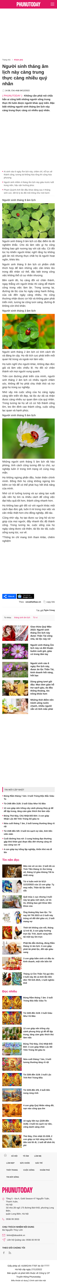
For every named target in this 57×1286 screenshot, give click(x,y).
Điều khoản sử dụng (19, 1280)
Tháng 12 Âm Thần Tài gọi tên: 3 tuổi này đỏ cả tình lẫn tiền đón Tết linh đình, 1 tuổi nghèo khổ (38, 978)
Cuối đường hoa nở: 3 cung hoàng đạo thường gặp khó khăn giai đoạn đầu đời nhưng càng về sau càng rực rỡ (28, 841)
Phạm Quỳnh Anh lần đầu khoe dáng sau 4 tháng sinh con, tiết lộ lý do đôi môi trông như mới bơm (27, 191)
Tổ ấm (26, 1156)
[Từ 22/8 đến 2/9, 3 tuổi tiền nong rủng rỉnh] (12, 1095)
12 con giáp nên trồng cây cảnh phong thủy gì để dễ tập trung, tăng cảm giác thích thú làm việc (28, 809)
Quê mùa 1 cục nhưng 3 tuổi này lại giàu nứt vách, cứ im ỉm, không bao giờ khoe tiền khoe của (37, 901)
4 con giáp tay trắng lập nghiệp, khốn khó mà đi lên (28, 851)
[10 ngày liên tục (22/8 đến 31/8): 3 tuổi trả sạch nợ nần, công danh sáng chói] (12, 1125)
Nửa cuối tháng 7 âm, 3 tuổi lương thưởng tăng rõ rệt (29, 825)
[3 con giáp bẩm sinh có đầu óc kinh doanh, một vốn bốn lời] (12, 963)
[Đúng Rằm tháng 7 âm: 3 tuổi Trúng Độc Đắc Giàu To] (12, 1002)
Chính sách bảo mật (37, 1280)
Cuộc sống (29, 1170)
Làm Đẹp (10, 1163)
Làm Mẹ (37, 1156)
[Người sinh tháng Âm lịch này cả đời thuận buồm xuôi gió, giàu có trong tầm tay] (15, 651)
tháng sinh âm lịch (22, 617)
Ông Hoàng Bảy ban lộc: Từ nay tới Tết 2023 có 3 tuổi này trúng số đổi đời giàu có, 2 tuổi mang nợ (38, 917)
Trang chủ (6, 60)
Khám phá (18, 60)
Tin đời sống (12, 1177)
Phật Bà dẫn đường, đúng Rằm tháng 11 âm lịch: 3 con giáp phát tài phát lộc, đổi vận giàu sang (39, 947)
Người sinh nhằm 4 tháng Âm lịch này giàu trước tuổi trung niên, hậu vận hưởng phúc (29, 183)
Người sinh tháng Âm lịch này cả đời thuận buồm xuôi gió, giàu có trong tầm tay (42, 650)
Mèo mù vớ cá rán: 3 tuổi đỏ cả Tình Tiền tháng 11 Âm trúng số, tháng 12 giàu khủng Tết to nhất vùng (39, 870)
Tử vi (35, 617)
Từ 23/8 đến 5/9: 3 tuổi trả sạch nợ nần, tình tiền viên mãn (28, 832)
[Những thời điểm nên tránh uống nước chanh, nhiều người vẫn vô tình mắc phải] (15, 706)
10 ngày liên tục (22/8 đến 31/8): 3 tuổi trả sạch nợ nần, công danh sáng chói (37, 1124)
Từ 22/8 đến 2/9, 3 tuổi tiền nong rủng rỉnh (36, 1091)
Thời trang (12, 1170)
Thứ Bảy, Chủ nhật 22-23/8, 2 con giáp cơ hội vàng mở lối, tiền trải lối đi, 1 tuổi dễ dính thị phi (39, 1141)
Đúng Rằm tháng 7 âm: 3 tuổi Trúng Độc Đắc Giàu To (29, 797)
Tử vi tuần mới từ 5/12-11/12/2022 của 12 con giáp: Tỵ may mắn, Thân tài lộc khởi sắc (38, 886)
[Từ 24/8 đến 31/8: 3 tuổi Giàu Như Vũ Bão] (12, 1018)
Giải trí (38, 1163)
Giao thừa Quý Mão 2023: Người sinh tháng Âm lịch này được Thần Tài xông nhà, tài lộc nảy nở (41, 632)
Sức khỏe (25, 1163)
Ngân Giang (49, 610)
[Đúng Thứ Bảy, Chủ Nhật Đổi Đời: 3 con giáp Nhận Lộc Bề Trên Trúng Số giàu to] (12, 1048)
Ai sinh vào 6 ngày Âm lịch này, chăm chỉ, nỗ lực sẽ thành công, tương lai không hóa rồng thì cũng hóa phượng (28, 174)
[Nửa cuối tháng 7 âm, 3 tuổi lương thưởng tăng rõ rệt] (12, 1064)
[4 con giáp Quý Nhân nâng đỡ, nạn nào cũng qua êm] (12, 1110)
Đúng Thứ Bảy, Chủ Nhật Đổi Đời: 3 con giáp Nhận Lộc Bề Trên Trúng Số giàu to (26, 817)
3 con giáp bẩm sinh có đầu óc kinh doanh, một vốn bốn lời (38, 960)
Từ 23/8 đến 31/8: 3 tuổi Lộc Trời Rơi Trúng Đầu (37, 1076)
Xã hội (14, 1156)
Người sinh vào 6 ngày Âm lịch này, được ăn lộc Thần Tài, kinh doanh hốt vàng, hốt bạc (42, 669)
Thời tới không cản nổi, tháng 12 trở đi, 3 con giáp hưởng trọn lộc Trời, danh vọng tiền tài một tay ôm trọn (38, 932)
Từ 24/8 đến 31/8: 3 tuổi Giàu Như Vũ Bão (25, 803)
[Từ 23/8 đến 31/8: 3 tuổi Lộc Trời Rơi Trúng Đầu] (12, 1079)
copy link (51, 602)
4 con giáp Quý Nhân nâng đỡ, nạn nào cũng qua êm (38, 1107)
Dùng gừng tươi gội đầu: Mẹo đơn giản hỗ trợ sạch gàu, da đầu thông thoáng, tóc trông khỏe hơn (42, 687)
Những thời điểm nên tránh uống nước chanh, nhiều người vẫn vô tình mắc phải (42, 704)
